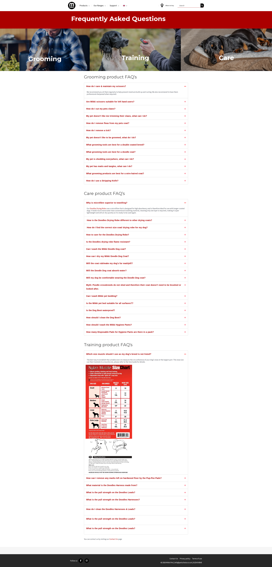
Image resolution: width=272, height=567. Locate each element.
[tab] (136, 86)
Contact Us (113, 539)
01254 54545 (197, 562)
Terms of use (197, 558)
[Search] (202, 6)
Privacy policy (185, 558)
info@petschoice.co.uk (183, 562)
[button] (88, 5)
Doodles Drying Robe (98, 208)
